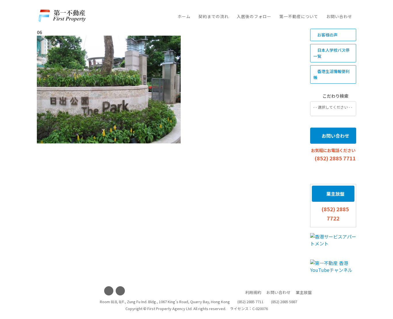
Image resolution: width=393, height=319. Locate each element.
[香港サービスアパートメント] (333, 240)
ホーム (184, 16)
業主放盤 (335, 193)
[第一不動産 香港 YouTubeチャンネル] (333, 266)
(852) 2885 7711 (335, 158)
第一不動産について (298, 16)
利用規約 (253, 292)
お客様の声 (326, 35)
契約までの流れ (214, 16)
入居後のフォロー (254, 16)
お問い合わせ (339, 16)
